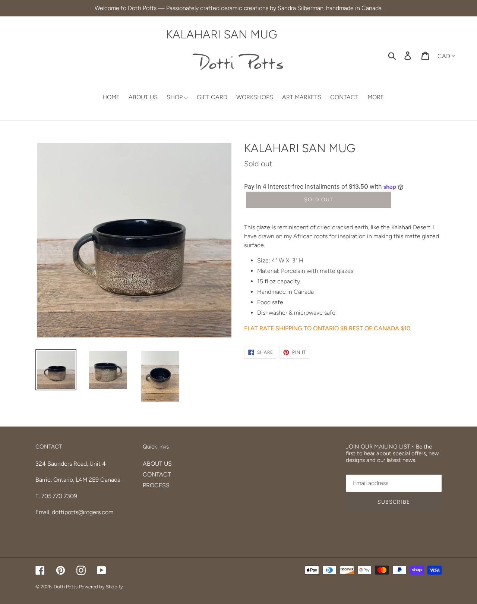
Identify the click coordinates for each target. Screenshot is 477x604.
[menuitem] (106, 97)
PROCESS (156, 485)
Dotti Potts (66, 586)
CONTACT (157, 474)
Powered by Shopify (101, 586)
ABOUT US (157, 463)
